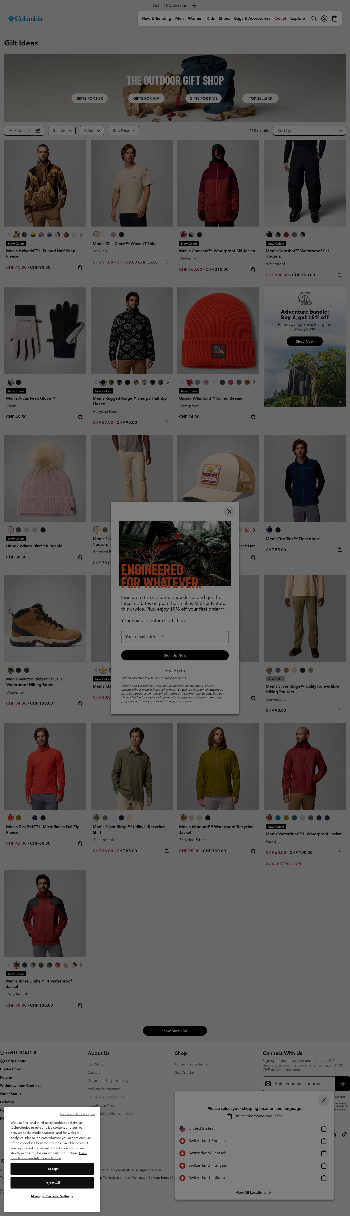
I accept (52, 1168)
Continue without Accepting (78, 1114)
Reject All (52, 1182)
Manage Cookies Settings (52, 1196)
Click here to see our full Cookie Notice (49, 1155)
